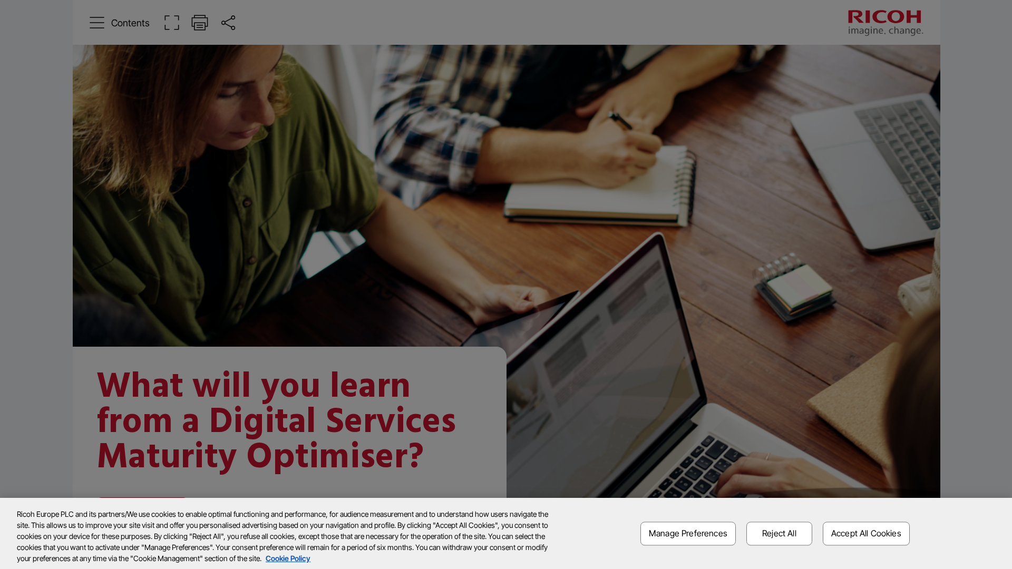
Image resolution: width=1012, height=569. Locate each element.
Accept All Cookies (866, 533)
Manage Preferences (688, 533)
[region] (506, 533)
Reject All (779, 533)
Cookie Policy (288, 558)
